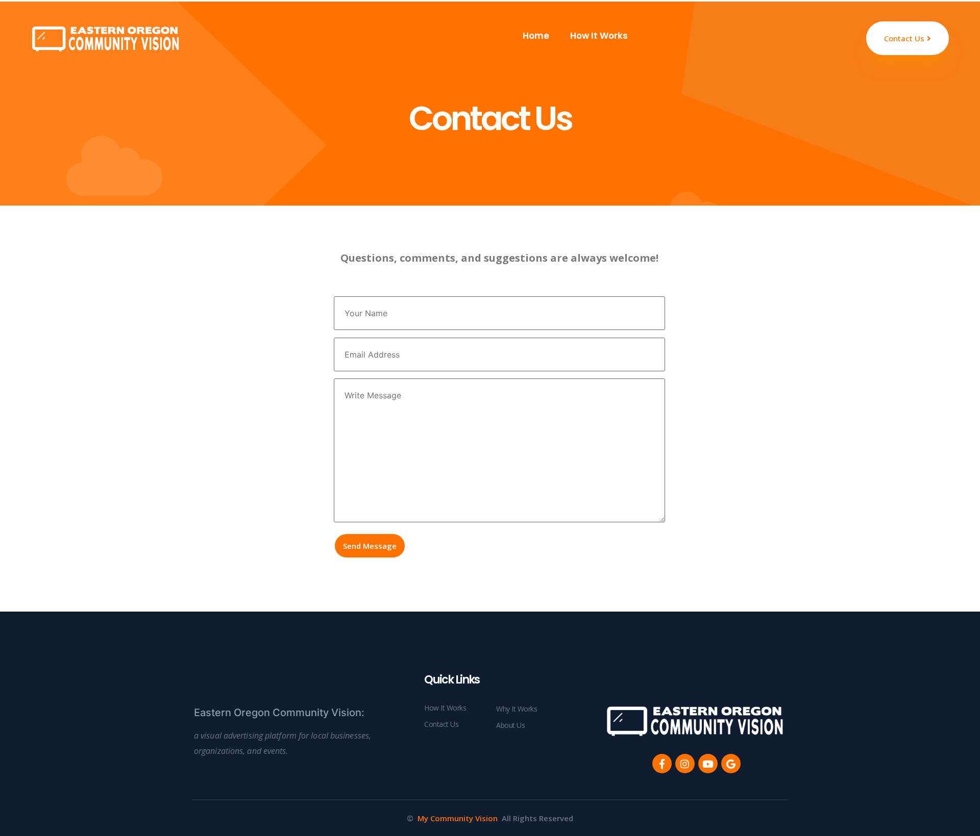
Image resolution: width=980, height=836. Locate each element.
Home (535, 36)
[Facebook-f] (662, 763)
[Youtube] (708, 763)
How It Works (599, 36)
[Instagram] (685, 763)
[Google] (731, 763)
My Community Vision (458, 818)
